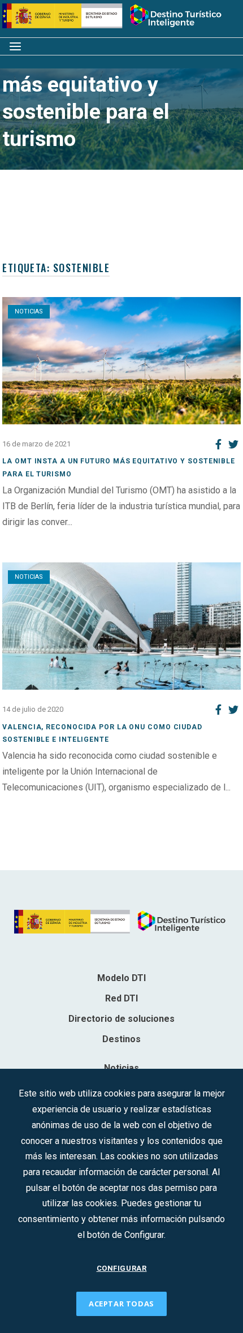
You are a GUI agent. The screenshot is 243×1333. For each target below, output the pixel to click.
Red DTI (121, 998)
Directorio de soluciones (121, 1018)
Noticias (29, 311)
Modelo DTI (121, 978)
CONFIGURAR (122, 1268)
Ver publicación (32, 537)
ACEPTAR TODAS (121, 1303)
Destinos (121, 1039)
